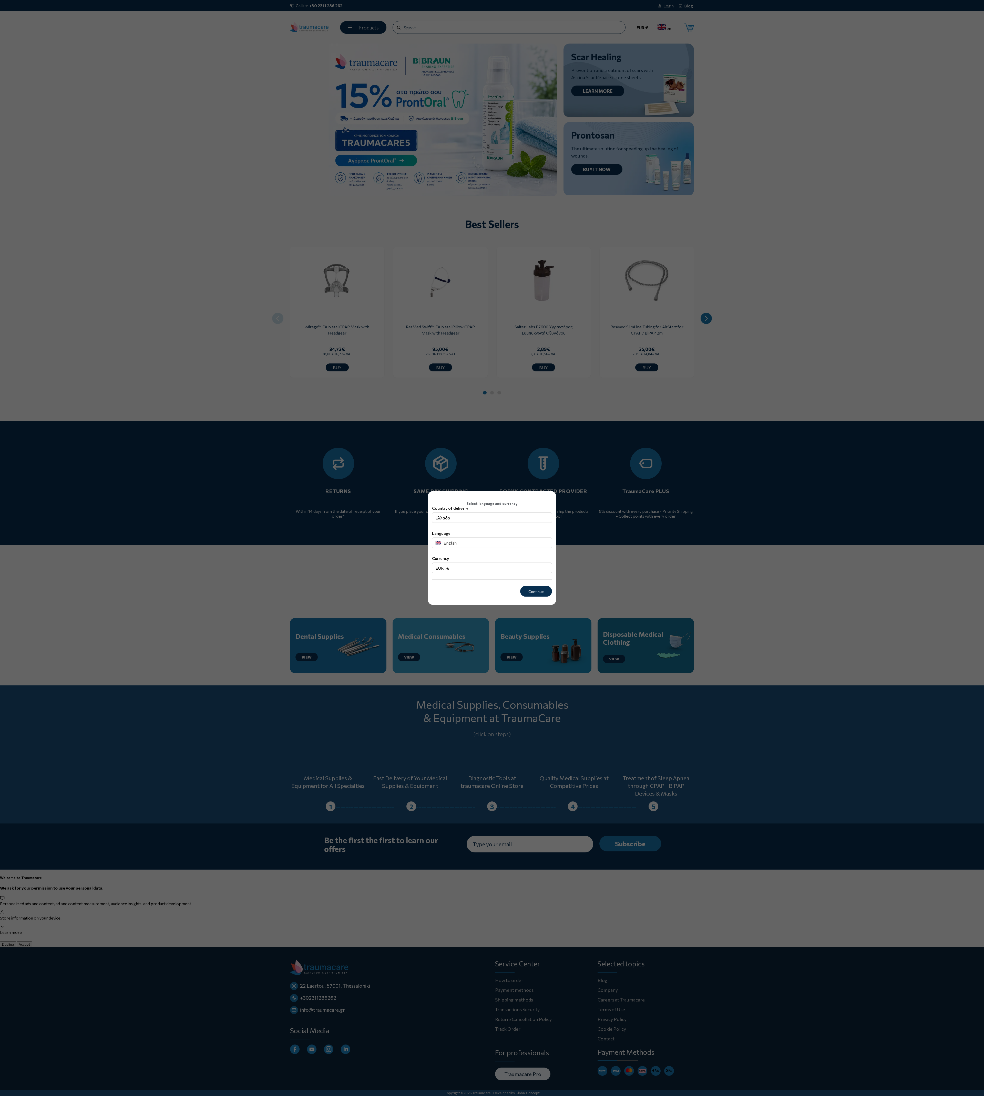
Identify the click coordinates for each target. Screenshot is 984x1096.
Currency (440, 558)
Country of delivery (450, 507)
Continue (536, 591)
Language (441, 532)
